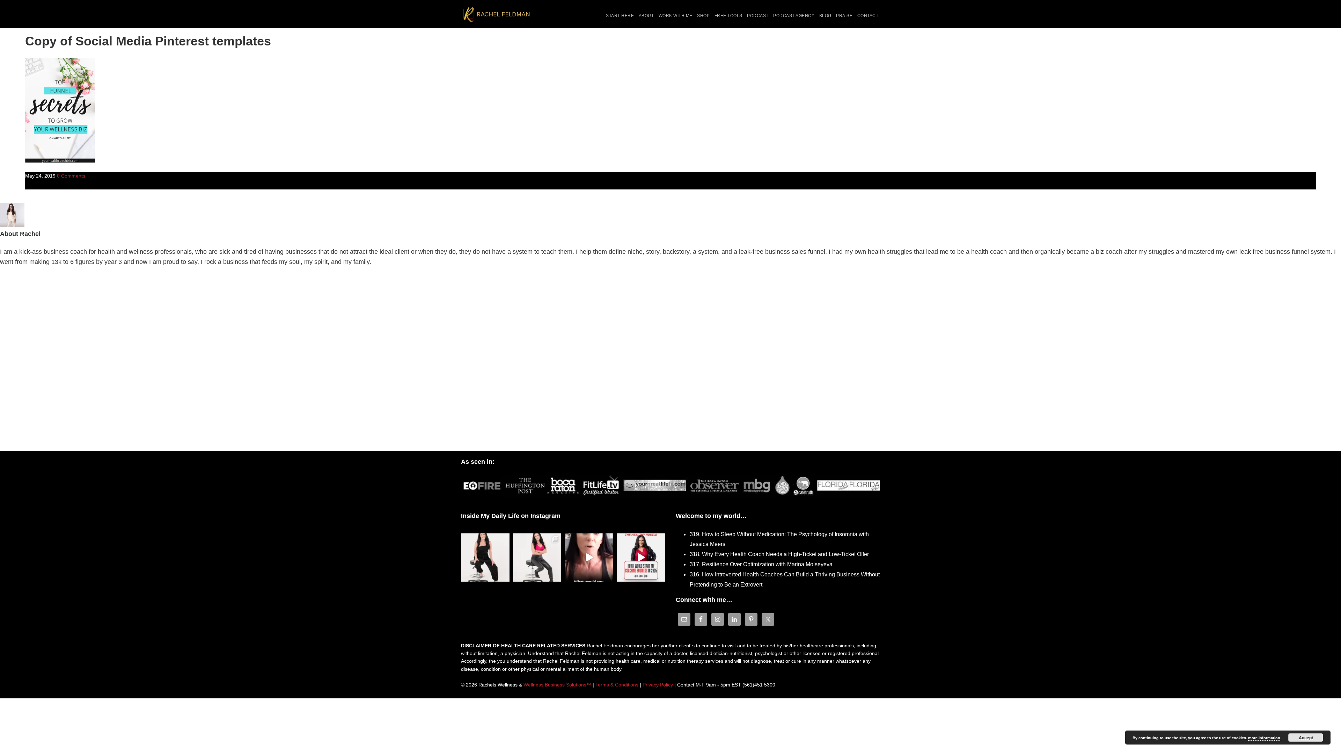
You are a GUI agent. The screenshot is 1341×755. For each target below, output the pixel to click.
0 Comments (71, 176)
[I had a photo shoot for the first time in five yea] (537, 557)
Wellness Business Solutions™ (557, 685)
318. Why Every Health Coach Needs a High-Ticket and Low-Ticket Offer (779, 554)
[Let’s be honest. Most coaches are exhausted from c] (485, 557)
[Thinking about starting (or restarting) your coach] (641, 557)
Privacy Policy (658, 685)
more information (1264, 737)
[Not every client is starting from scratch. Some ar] (589, 557)
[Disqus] (670, 360)
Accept (1306, 737)
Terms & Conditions (616, 685)
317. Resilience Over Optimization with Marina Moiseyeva (761, 564)
